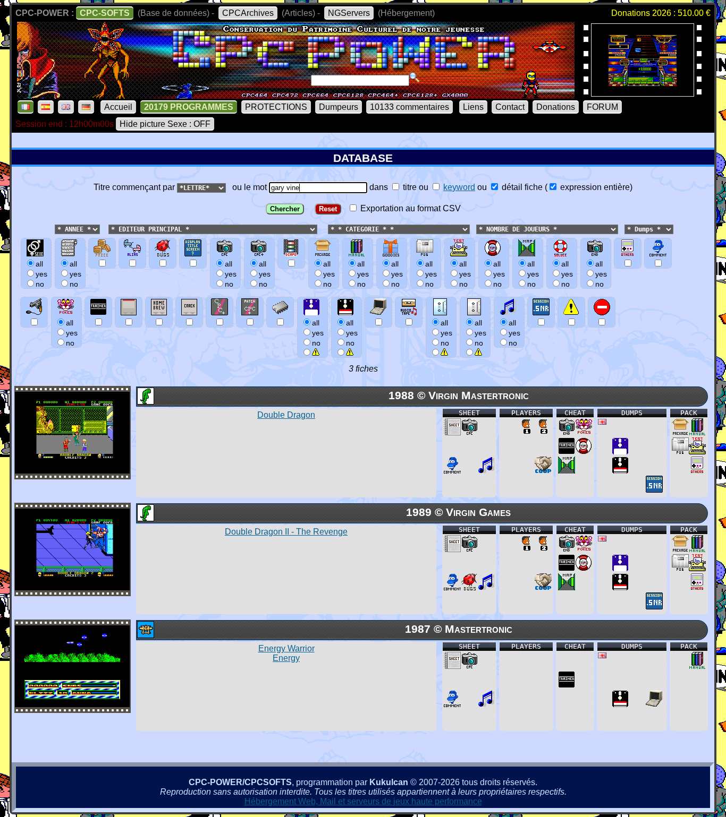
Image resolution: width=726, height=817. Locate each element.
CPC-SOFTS (105, 13)
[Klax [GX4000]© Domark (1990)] (643, 93)
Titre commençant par (135, 187)
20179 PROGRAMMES (188, 106)
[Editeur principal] (107, 228)
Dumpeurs (338, 106)
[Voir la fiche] (72, 470)
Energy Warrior (286, 653)
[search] (414, 77)
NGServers (349, 13)
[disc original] (620, 451)
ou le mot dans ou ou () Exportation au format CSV (430, 198)
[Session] (654, 489)
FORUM (602, 106)
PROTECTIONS (276, 106)
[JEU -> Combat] (145, 401)
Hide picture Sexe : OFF (165, 123)
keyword (459, 187)
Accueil (118, 106)
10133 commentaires (409, 106)
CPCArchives (248, 13)
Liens (473, 106)
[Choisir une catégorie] (325, 228)
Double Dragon (286, 414)
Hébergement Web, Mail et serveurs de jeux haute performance (363, 801)
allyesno (318, 333)
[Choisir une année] (54, 228)
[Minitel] (654, 704)
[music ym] (486, 470)
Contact (510, 106)
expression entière (594, 187)
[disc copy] (620, 470)
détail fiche (521, 187)
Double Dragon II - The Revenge (286, 531)
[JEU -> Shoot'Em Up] (145, 635)
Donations (555, 106)
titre (409, 187)
